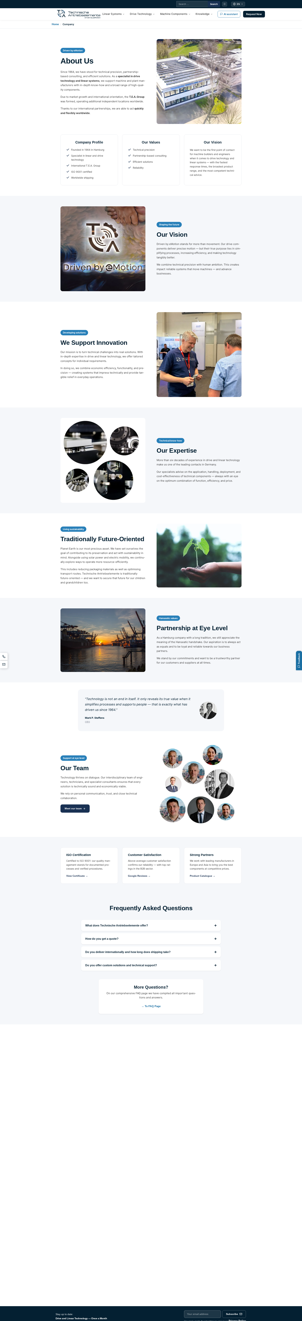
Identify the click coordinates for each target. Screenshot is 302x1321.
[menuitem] (113, 14)
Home (55, 24)
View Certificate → (77, 875)
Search (214, 4)
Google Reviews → (139, 875)
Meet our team (73, 808)
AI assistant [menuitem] (231, 14)
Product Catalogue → (202, 875)
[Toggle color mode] (224, 4)
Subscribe (232, 1314)
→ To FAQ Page (151, 1006)
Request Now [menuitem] (254, 14)
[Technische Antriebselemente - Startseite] (78, 14)
